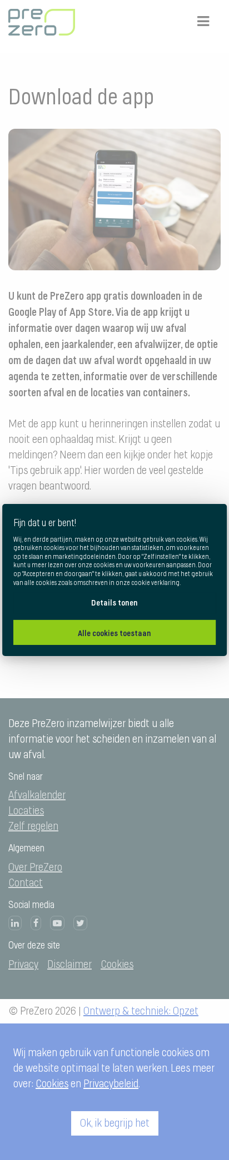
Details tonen (114, 602)
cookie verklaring (155, 582)
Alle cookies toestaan (114, 633)
